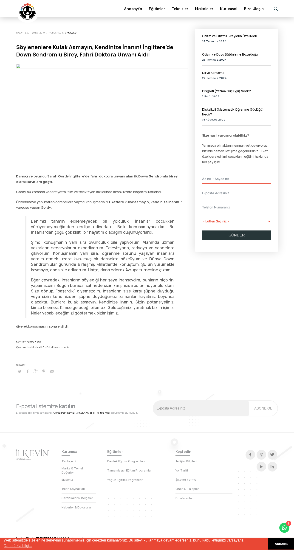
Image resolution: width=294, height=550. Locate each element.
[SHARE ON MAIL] (51, 371)
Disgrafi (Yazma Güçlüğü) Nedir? (226, 91)
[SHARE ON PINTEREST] (43, 371)
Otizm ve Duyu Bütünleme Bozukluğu (230, 54)
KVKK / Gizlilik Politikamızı (94, 412)
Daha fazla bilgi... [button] (18, 546)
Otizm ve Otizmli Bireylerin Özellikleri (229, 36)
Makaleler (71, 32)
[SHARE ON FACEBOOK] (27, 371)
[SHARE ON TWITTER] (19, 371)
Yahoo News (33, 341)
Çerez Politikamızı (64, 412)
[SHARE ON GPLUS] (35, 371)
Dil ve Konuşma (213, 72)
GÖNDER (237, 235)
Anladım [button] (281, 544)
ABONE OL (263, 408)
